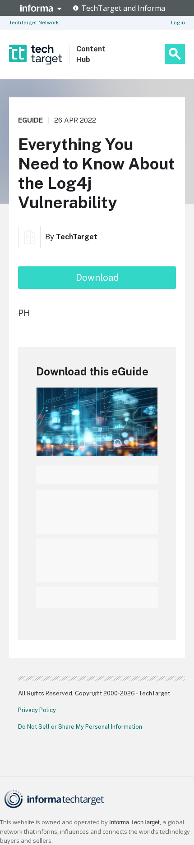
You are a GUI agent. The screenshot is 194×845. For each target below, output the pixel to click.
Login (178, 22)
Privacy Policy (37, 710)
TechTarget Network (34, 22)
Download (97, 277)
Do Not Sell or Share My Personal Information (80, 726)
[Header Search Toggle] (175, 54)
